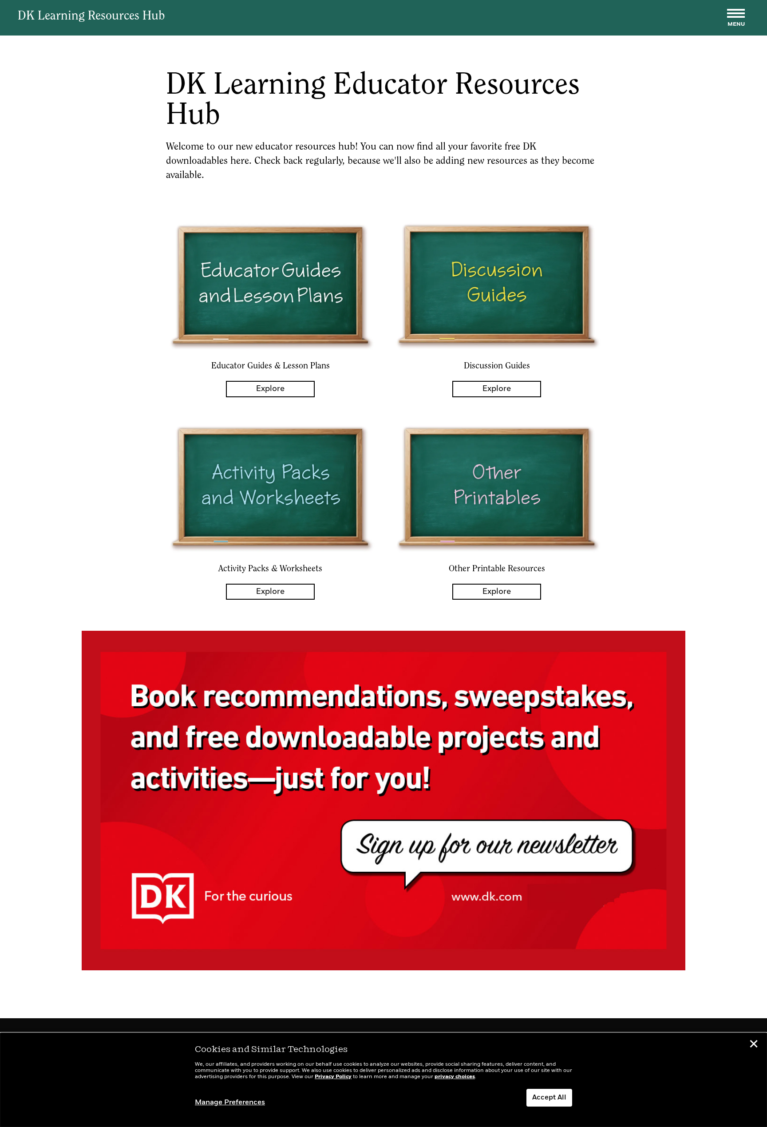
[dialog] (383, 1080)
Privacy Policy (333, 1077)
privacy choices (455, 1077)
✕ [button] (753, 1045)
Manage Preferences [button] (230, 1102)
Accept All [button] (549, 1097)
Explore (270, 389)
